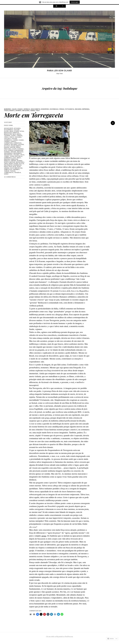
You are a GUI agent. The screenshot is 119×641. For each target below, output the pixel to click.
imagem (13, 152)
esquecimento (16, 146)
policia (21, 163)
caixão (13, 135)
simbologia (8, 169)
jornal (6, 156)
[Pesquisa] (63, 6)
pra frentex (8, 165)
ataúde (16, 131)
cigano (21, 140)
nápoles (12, 162)
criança (7, 144)
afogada (17, 128)
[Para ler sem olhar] (59, 39)
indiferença (8, 153)
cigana (15, 140)
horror (11, 150)
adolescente (8, 128)
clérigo (13, 141)
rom (10, 166)
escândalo (54, 109)
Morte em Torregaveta (33, 115)
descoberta (35, 109)
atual (22, 131)
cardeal (19, 135)
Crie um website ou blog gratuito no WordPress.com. (59, 636)
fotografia (69, 109)
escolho (7, 146)
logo (14, 157)
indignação (8, 155)
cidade (20, 109)
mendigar (14, 159)
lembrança (8, 157)
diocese (21, 144)
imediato (20, 152)
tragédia (17, 172)
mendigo (7, 160)
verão (32, 110)
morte (12, 110)
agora (6, 131)
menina (13, 160)
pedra (11, 163)
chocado (7, 138)
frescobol (8, 149)
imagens (78, 109)
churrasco (8, 140)
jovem (12, 156)
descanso (14, 144)
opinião (18, 110)
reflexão (26, 110)
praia (6, 166)
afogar (17, 129)
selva (14, 166)
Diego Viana (8, 125)
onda (6, 163)
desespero (45, 109)
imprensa (85, 109)
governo (20, 149)
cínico (11, 137)
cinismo (7, 141)
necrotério (20, 162)
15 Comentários (10, 177)
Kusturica (18, 156)
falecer (12, 147)
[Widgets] (56, 6)
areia (11, 131)
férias (61, 109)
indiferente (17, 153)
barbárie (7, 109)
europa (6, 147)
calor (14, 109)
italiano (16, 155)
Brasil (19, 134)
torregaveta (8, 172)
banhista (16, 132)
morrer (19, 160)
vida (38, 110)
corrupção (17, 143)
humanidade (18, 150)
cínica (6, 137)
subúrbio (16, 169)
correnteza (8, 143)
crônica (26, 109)
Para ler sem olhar (59, 70)
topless (12, 171)
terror (6, 171)
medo (19, 157)
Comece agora (74, 2)
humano (7, 152)
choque (14, 138)
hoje (5, 150)
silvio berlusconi (16, 168)
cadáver (7, 135)
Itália (6, 110)
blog (14, 134)
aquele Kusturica (78, 205)
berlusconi (8, 134)
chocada (18, 137)
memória (7, 159)
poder (16, 163)
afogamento (8, 129)
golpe (14, 149)
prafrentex (17, 165)
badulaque (8, 132)
